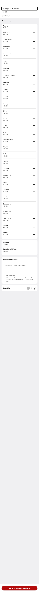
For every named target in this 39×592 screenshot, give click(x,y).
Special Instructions (10, 259)
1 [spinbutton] (31, 288)
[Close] (35, 3)
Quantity (6, 288)
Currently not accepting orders (19, 588)
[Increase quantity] (34, 288)
